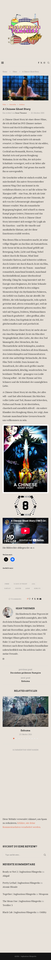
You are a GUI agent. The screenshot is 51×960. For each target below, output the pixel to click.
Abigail (6, 875)
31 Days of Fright (20, 584)
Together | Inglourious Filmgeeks (19, 894)
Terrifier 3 (8, 905)
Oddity (42, 912)
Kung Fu (37, 588)
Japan (28, 588)
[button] (5, 717)
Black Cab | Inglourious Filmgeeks (19, 912)
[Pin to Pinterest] (37, 599)
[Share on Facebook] (32, 599)
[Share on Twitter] (35, 599)
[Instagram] (44, 63)
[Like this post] (29, 599)
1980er (6, 584)
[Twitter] (41, 63)
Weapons (43, 894)
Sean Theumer (21, 113)
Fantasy (7, 588)
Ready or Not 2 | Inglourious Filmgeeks (22, 871)
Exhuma (25, 730)
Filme (15, 71)
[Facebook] (38, 63)
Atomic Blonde (10, 886)
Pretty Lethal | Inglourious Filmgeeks (21, 882)
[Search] (48, 63)
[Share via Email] (40, 599)
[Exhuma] (25, 711)
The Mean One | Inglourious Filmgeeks (22, 901)
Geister (18, 588)
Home (5, 71)
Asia (33, 584)
